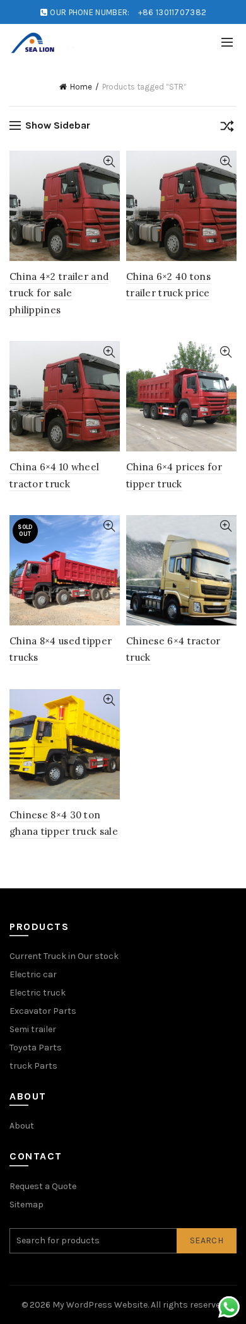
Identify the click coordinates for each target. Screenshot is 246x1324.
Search (206, 1240)
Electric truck (37, 992)
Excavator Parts (42, 1011)
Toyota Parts (35, 1047)
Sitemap (26, 1204)
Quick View (109, 162)
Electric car (33, 974)
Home (81, 86)
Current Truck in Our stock (64, 956)
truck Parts (33, 1065)
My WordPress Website (100, 1304)
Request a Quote (42, 1186)
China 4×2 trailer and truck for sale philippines (58, 293)
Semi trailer (32, 1029)
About (21, 1125)
